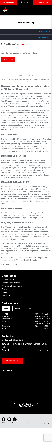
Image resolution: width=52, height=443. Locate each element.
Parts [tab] (28, 308)
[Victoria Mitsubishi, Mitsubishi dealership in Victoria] (6, 10)
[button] (8, 2)
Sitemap (24, 423)
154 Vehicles (23, 44)
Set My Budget (43, 37)
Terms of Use (33, 423)
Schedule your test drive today (13, 257)
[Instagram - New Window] (15, 419)
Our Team (6, 295)
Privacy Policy (44, 423)
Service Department (11, 283)
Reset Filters (8, 59)
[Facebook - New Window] (3, 419)
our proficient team (36, 106)
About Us (6, 289)
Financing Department (12, 286)
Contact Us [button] (12, 360)
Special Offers (8, 279)
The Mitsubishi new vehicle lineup (14, 227)
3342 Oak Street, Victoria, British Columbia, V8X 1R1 (24, 344)
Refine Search (43, 31)
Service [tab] (17, 308)
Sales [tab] (6, 308)
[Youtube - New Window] (9, 419)
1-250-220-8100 (43, 350)
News (4, 292)
